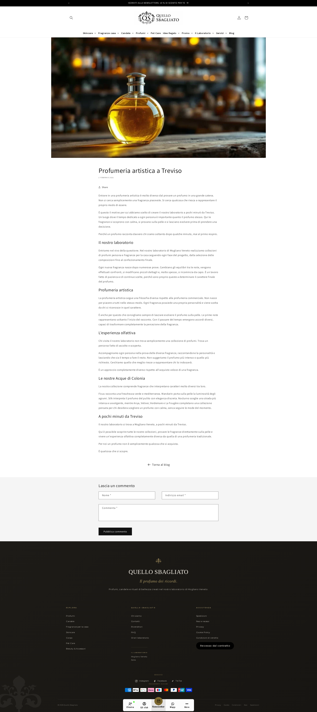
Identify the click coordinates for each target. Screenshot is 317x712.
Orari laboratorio (140, 638)
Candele (70, 621)
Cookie (226, 705)
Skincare (70, 632)
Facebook (162, 681)
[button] (71, 17)
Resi (245, 705)
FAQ (133, 632)
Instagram (144, 681)
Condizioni (236, 705)
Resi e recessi (202, 621)
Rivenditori (137, 626)
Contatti (135, 621)
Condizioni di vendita (207, 638)
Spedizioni (201, 616)
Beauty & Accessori (76, 648)
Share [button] (105, 187)
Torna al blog (161, 464)
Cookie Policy (203, 632)
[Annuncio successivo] (248, 3)
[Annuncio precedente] (68, 3)
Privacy (200, 626)
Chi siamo (136, 616)
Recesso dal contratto (215, 645)
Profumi (70, 616)
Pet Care (70, 643)
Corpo (69, 638)
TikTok (179, 681)
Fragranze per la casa (77, 626)
